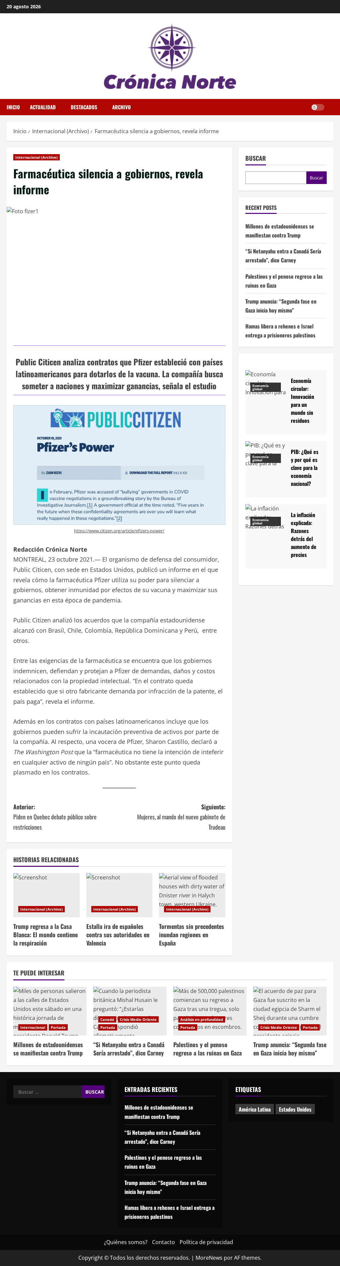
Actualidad (43, 107)
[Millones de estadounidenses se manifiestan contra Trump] (50, 1011)
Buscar (255, 158)
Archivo (121, 107)
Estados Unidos (295, 1109)
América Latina (255, 1109)
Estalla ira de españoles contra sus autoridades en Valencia (117, 934)
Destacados (84, 107)
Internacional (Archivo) (36, 157)
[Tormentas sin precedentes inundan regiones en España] (192, 895)
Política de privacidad (206, 1242)
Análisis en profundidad (201, 1019)
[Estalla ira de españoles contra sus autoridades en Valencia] (119, 895)
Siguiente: (181, 816)
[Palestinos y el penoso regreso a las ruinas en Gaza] (210, 1011)
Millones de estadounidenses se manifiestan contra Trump (48, 1048)
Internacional (32, 1027)
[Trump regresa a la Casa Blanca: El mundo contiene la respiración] (46, 895)
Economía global (260, 387)
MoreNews (209, 1257)
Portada (58, 1027)
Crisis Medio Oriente (138, 1019)
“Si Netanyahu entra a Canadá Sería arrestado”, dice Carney (128, 1048)
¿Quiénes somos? (125, 1242)
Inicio (13, 107)
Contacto (163, 1242)
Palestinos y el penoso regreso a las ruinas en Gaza (207, 1048)
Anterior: (55, 816)
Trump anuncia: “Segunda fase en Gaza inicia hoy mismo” (289, 1048)
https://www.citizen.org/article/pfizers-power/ (119, 531)
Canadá (107, 1019)
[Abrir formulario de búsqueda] (331, 107)
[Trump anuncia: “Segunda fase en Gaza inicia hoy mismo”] (290, 1011)
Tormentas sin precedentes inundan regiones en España (191, 934)
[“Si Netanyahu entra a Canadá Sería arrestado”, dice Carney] (130, 1011)
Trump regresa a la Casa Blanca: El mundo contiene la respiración (45, 934)
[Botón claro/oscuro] (317, 107)
